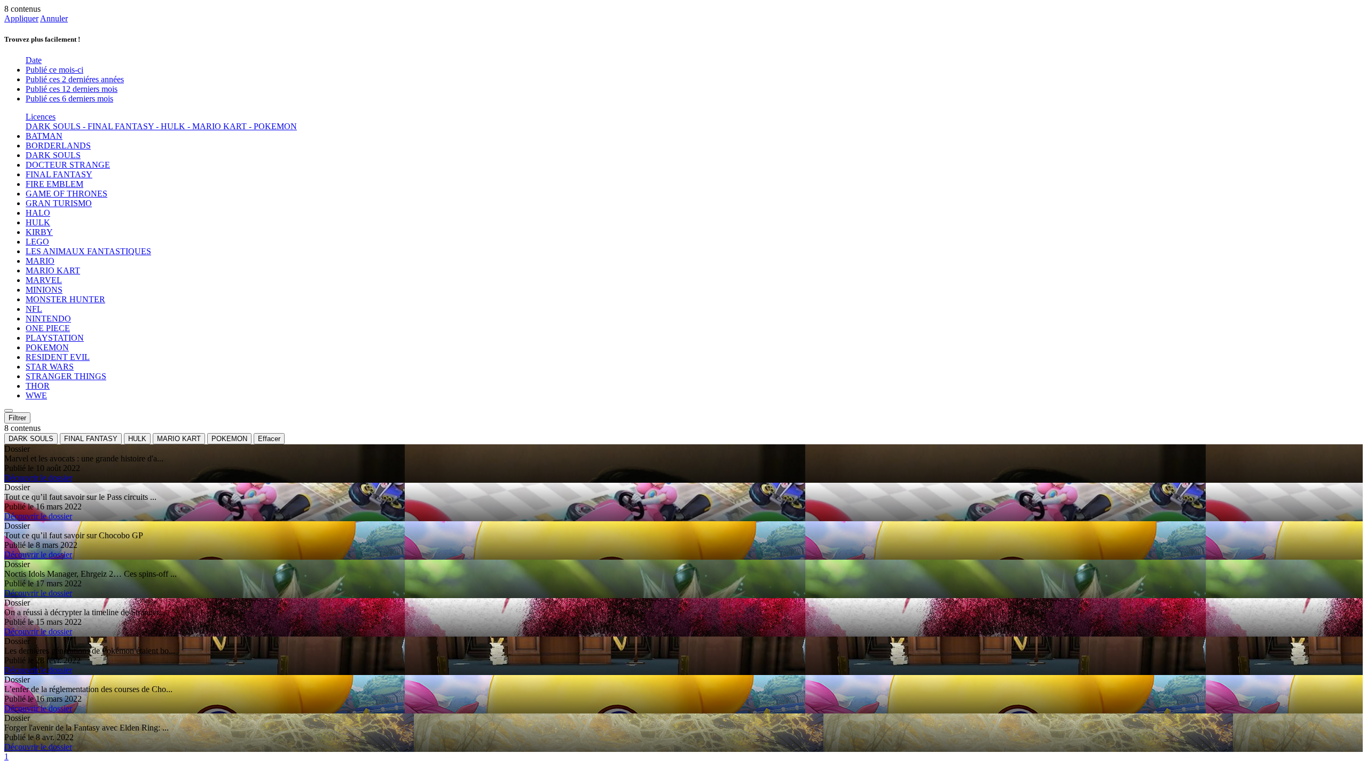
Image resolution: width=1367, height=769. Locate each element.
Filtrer (17, 418)
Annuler (54, 18)
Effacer (269, 439)
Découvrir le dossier (38, 477)
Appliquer (21, 18)
